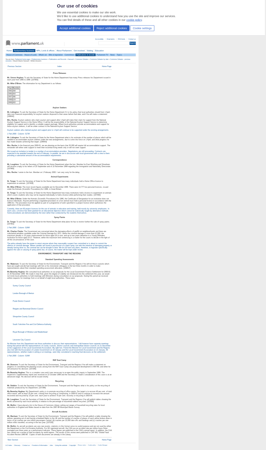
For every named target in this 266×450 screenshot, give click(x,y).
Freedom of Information (40, 445)
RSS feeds (121, 39)
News (112, 55)
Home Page (106, 66)
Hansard (71, 59)
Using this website (61, 445)
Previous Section (14, 66)
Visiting (90, 50)
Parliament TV (102, 55)
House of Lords (31, 55)
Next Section (13, 440)
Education (99, 50)
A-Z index (9, 445)
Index (59, 66)
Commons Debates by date (99, 59)
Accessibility (99, 39)
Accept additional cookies (75, 28)
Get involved (79, 50)
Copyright (72, 445)
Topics (119, 55)
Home (9, 50)
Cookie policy (92, 445)
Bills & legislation (56, 55)
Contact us (132, 39)
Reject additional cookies (112, 28)
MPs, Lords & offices (45, 50)
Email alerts (111, 39)
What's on (43, 55)
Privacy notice (82, 445)
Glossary (17, 445)
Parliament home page (22, 59)
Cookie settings (142, 28)
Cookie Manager (102, 445)
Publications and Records (57, 59)
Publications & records (85, 55)
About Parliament (64, 50)
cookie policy (134, 19)
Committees (69, 55)
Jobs (51, 445)
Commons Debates (81, 59)
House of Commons (14, 55)
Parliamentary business (24, 50)
